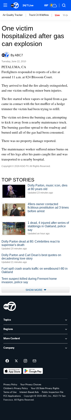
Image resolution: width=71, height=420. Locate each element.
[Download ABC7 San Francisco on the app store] (12, 371)
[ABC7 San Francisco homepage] (15, 5)
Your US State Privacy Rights (45, 388)
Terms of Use (9, 392)
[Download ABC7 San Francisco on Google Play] (33, 371)
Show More (34, 289)
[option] (16, 15)
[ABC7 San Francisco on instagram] (25, 361)
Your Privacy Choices (30, 384)
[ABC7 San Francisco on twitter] (16, 361)
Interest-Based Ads (29, 392)
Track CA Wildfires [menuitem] (39, 15)
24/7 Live (28, 5)
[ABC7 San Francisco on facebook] (7, 361)
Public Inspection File (52, 392)
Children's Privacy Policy (15, 388)
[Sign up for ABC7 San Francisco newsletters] (34, 361)
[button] (5, 5)
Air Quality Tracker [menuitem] (13, 15)
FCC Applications (12, 396)
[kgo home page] (9, 306)
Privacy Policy (10, 384)
